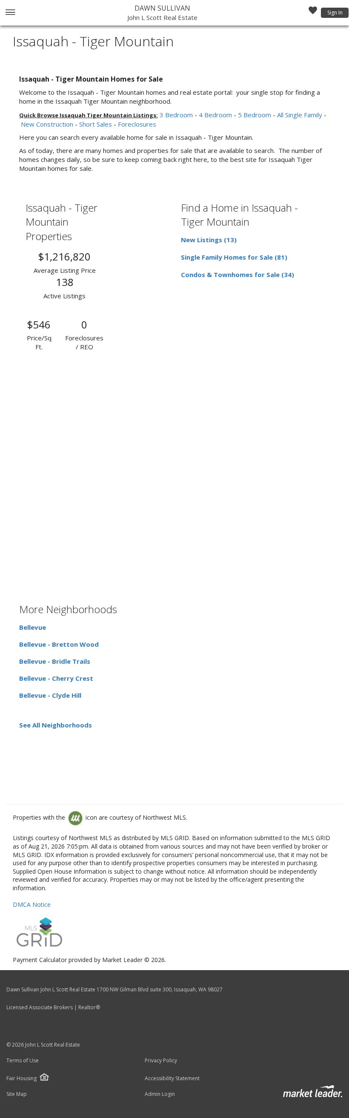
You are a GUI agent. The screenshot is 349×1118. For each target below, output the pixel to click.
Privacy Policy (161, 1060)
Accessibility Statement (172, 1078)
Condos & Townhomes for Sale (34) (237, 274)
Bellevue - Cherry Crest (56, 678)
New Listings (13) (209, 239)
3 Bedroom (176, 114)
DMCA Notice (32, 904)
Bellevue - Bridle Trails (54, 661)
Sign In (335, 12)
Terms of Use (22, 1060)
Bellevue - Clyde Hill (50, 695)
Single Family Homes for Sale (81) (234, 257)
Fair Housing (21, 1078)
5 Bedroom (254, 114)
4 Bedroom (215, 114)
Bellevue (32, 627)
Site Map (16, 1094)
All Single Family (299, 114)
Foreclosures (137, 124)
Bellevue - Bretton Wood (59, 644)
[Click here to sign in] (313, 12)
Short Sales (95, 124)
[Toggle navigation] (10, 13)
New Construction (47, 124)
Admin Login (160, 1094)
